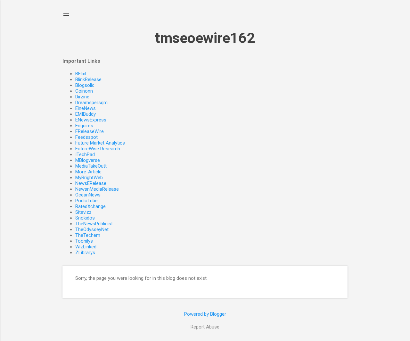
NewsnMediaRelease (97, 189)
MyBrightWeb (89, 177)
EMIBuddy (85, 114)
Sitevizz (83, 212)
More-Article (88, 172)
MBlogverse (87, 160)
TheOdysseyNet (92, 229)
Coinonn (84, 91)
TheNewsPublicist (94, 224)
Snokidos (85, 218)
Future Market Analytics (100, 143)
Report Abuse (205, 327)
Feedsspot (86, 137)
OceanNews (88, 195)
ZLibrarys (85, 252)
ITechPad (85, 154)
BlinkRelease (88, 79)
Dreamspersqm (91, 102)
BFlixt (80, 74)
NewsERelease (90, 183)
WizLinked (85, 247)
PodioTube (86, 201)
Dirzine (82, 97)
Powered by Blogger (205, 314)
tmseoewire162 (205, 37)
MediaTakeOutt (91, 166)
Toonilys (84, 241)
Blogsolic (84, 85)
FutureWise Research (97, 149)
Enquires (84, 126)
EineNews (85, 108)
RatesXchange (90, 206)
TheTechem (87, 235)
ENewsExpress (90, 120)
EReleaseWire (89, 131)
